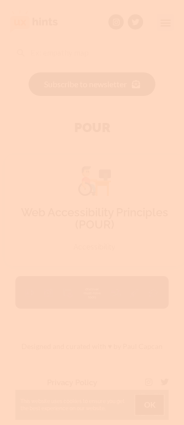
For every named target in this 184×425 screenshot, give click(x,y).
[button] (157, 115)
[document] (92, 212)
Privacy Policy (99, 203)
